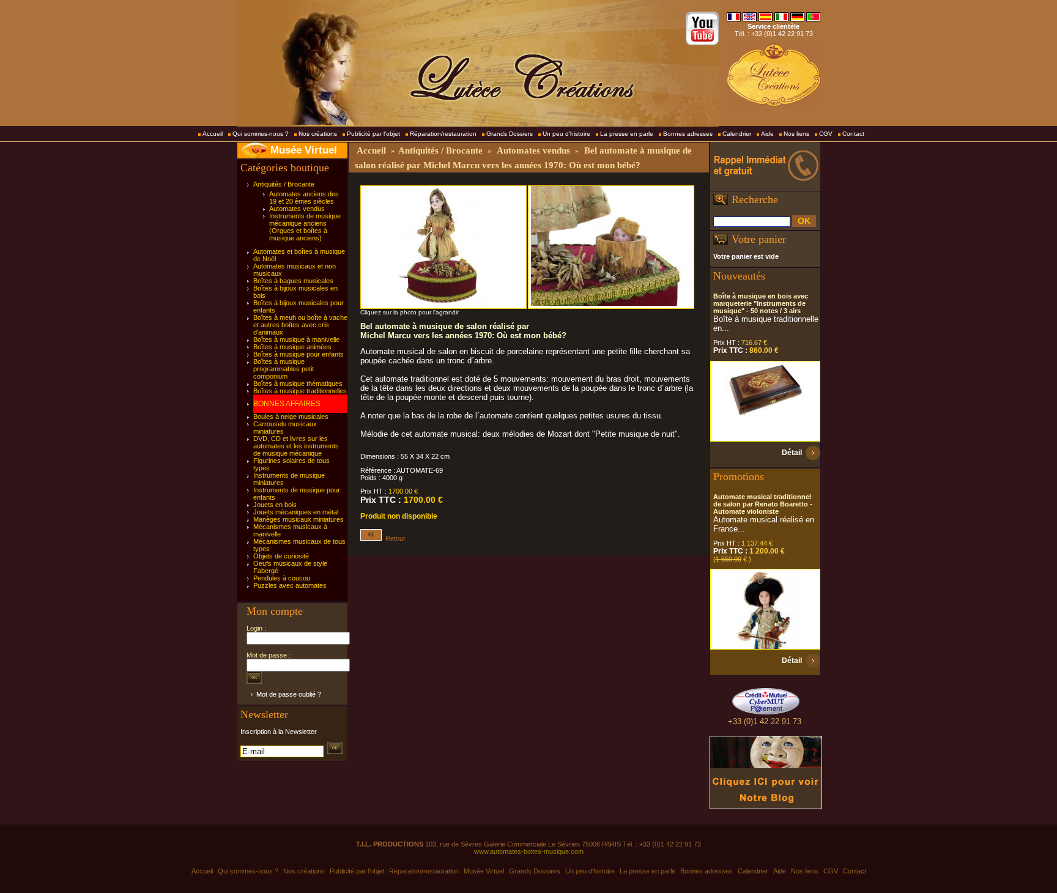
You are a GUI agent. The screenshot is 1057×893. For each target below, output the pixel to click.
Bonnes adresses (688, 133)
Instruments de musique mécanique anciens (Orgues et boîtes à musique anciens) (305, 227)
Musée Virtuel (303, 150)
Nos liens (796, 133)
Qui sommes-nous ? (260, 133)
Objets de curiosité (281, 556)
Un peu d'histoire (566, 133)
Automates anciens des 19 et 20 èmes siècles (304, 197)
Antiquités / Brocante (283, 184)
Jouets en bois (275, 504)
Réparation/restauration (443, 133)
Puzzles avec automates (290, 585)
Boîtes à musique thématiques (298, 383)
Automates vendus (297, 208)
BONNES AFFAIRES (287, 403)
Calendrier (736, 133)
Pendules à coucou (281, 578)
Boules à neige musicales (290, 416)
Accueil (212, 133)
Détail (792, 452)
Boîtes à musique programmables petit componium (283, 369)
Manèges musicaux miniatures (298, 519)
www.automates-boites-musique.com (529, 851)
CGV (826, 133)
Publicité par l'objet (373, 133)
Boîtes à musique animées (292, 346)
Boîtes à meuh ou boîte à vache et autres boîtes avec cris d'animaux (300, 325)
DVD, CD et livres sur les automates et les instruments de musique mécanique (296, 446)
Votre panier (759, 239)
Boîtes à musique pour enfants (298, 354)
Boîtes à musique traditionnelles (300, 391)
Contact (853, 133)
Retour (394, 538)
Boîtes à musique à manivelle (296, 339)
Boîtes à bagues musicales (293, 280)
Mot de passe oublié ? (288, 694)
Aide (767, 133)
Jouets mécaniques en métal (295, 512)
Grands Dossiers (509, 133)
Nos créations (318, 133)
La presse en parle (626, 133)
